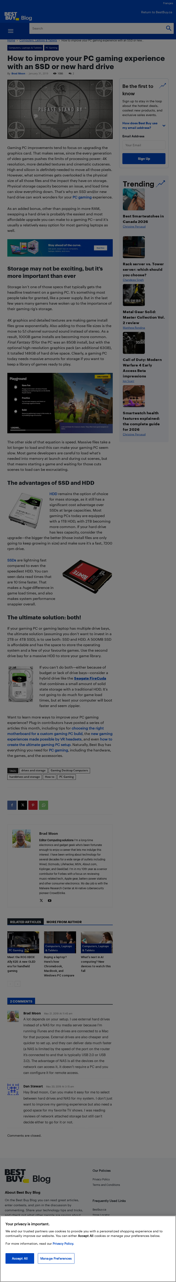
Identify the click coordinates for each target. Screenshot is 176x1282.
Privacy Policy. (63, 1243)
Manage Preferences (56, 1258)
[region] (88, 1249)
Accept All (20, 1258)
